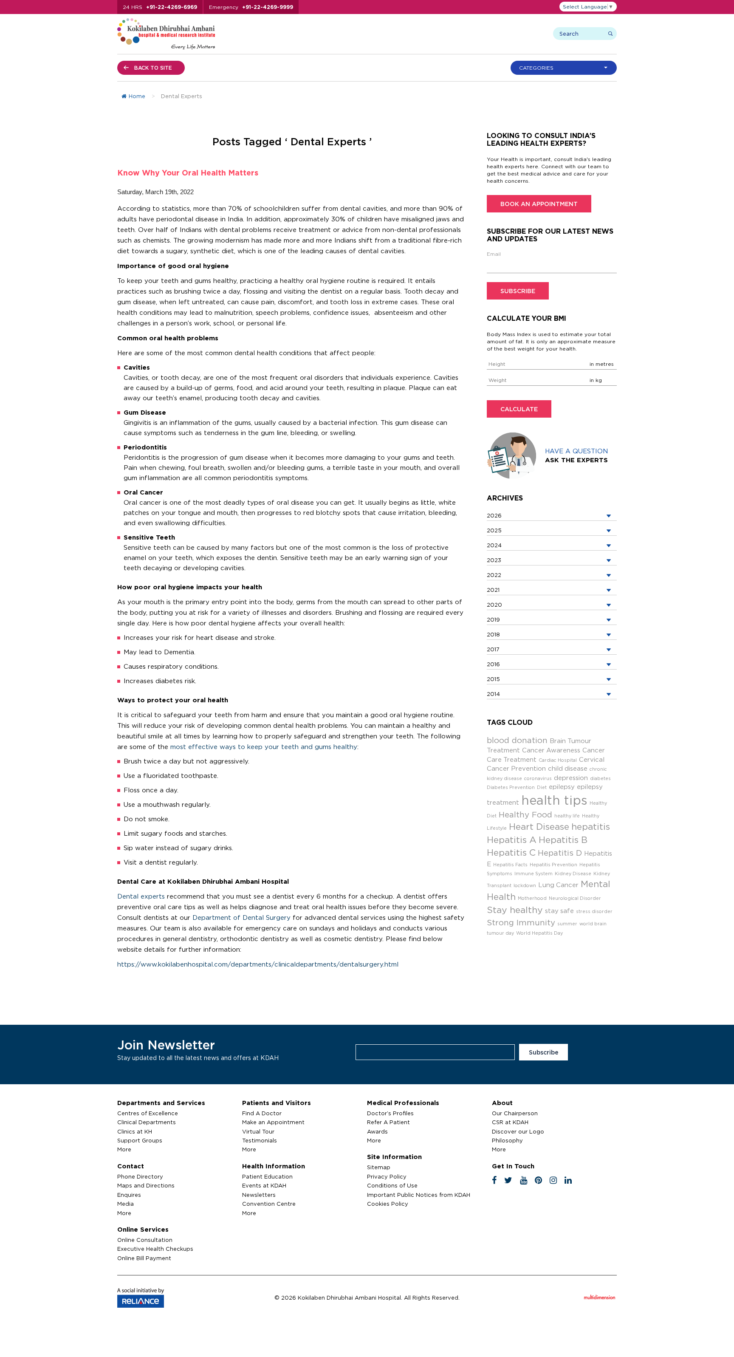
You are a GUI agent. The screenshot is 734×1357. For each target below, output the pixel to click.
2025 (494, 530)
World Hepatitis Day (539, 933)
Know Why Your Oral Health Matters (187, 172)
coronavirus (538, 778)
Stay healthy (515, 910)
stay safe (559, 910)
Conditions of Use (392, 1185)
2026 (494, 515)
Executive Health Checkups (155, 1249)
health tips (554, 800)
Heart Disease (539, 826)
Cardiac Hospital (558, 760)
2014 (493, 694)
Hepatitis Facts (510, 864)
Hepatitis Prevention (553, 864)
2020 (494, 605)
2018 (493, 634)
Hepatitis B (563, 840)
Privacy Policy (387, 1176)
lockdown (525, 885)
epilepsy (562, 786)
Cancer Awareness (551, 750)
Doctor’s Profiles (390, 1113)
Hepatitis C (511, 852)
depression (571, 777)
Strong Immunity (521, 922)
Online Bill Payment (144, 1258)
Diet (542, 787)
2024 (494, 545)
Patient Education (267, 1176)
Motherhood (532, 898)
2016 (493, 664)
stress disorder (594, 911)
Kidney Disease (573, 873)
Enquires (129, 1195)
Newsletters (259, 1195)
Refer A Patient (388, 1122)
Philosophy (507, 1140)
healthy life (567, 815)
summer (567, 923)
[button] (566, 67)
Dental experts (141, 896)
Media (125, 1204)
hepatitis (590, 826)
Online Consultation (144, 1240)
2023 (494, 560)
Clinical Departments (146, 1122)
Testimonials (259, 1140)
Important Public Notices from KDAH (418, 1195)
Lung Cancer (558, 884)
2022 (494, 575)
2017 (493, 649)
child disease (567, 768)
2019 (493, 619)
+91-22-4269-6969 (171, 7)
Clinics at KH (134, 1131)
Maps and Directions (146, 1185)
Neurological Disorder (575, 898)
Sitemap (378, 1167)
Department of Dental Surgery (241, 917)
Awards (377, 1131)
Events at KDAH (264, 1185)
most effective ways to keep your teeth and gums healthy (263, 746)
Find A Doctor (262, 1113)
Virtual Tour (258, 1131)
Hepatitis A (511, 840)
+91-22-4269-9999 (267, 7)
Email (494, 254)
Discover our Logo (518, 1131)
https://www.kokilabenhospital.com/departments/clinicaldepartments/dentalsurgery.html (257, 964)
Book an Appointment (539, 204)
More (124, 1149)
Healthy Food (525, 814)
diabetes (600, 778)
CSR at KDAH (510, 1122)
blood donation (517, 740)
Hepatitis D (560, 852)
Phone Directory (140, 1176)
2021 (493, 590)
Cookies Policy (387, 1204)
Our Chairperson (515, 1113)
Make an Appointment (273, 1122)
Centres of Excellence (147, 1113)
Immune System (533, 873)
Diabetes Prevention (511, 787)
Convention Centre (269, 1204)
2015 (493, 679)
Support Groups (139, 1140)
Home (137, 96)
